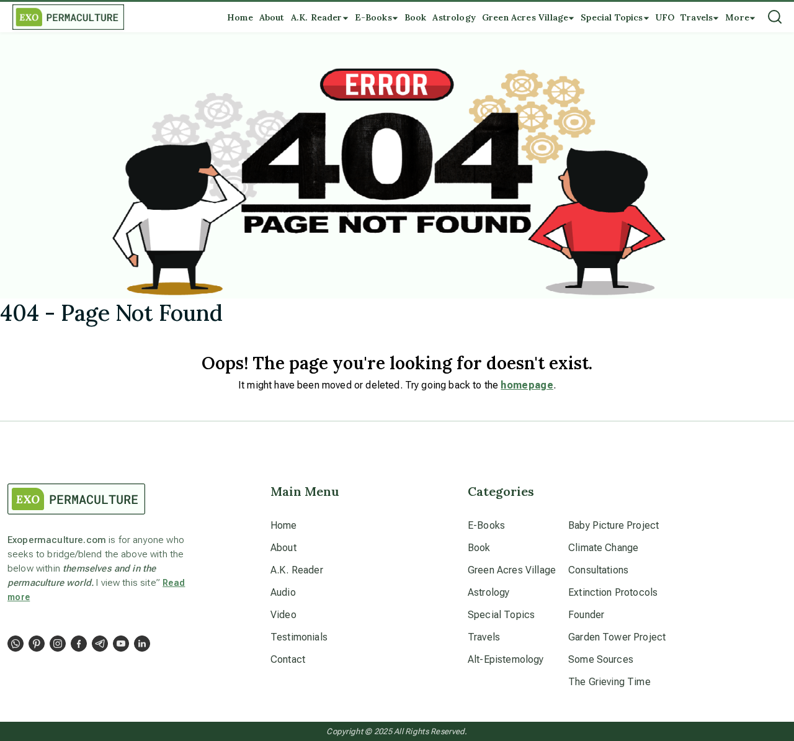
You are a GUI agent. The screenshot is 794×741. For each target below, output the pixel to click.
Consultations (598, 570)
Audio (283, 592)
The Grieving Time (609, 682)
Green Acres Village (512, 570)
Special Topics (501, 615)
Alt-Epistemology (506, 659)
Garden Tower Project (617, 637)
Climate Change (603, 548)
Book (479, 548)
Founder (586, 615)
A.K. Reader (296, 570)
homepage (527, 385)
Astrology (488, 592)
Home (283, 525)
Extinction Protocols (613, 592)
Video (283, 615)
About (283, 548)
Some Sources (600, 659)
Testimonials (299, 637)
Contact (287, 659)
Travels (484, 637)
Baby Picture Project (613, 525)
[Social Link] (15, 643)
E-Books (486, 525)
